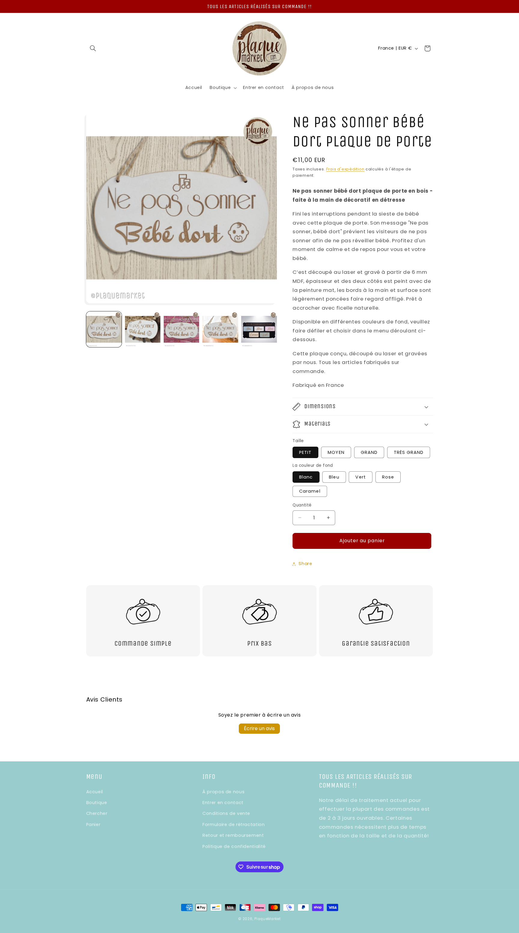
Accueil (94, 792)
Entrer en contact (223, 803)
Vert (360, 477)
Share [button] (305, 564)
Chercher (97, 814)
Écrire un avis (259, 728)
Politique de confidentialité (234, 846)
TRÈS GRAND (409, 452)
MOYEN (336, 452)
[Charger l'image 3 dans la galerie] (181, 329)
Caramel (309, 491)
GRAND (369, 452)
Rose (388, 477)
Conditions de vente (226, 814)
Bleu (334, 477)
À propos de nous (223, 792)
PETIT (305, 452)
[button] (93, 48)
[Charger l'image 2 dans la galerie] (143, 329)
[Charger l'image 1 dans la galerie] (104, 329)
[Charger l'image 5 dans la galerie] (259, 329)
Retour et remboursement (233, 835)
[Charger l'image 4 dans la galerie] (220, 329)
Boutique (96, 803)
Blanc (306, 477)
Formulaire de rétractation (233, 824)
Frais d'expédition (345, 169)
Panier (93, 824)
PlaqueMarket (267, 918)
